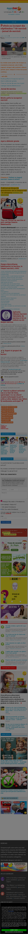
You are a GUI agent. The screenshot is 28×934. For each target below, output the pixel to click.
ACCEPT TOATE (14, 930)
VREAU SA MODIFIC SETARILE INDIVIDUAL (14, 931)
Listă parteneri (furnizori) (5, 927)
